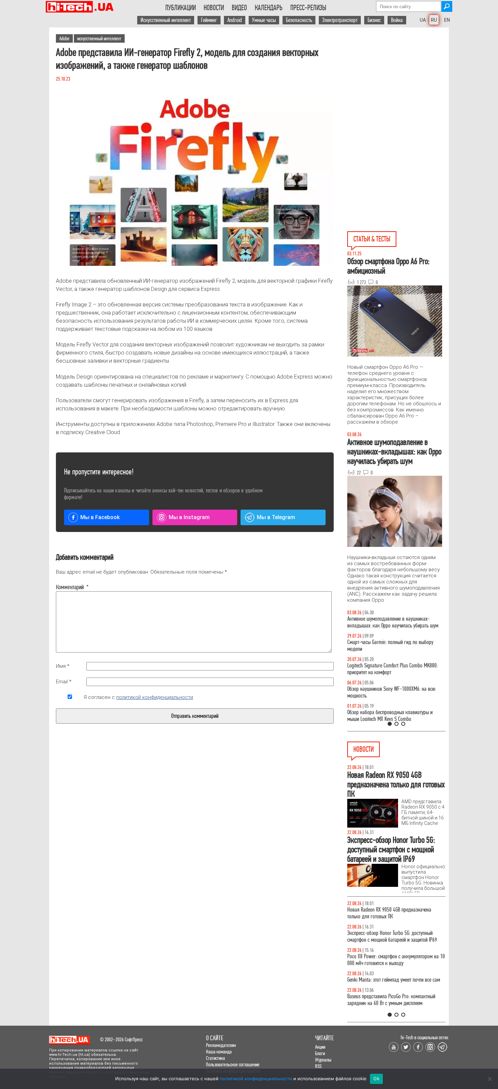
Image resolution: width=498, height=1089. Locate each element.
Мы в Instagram (189, 517)
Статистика (215, 1058)
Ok (376, 1078)
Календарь (269, 7)
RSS (318, 1066)
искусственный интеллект (99, 38)
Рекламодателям (221, 1045)
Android (234, 20)
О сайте (214, 1038)
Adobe (64, 38)
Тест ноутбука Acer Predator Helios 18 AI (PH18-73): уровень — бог (393, 716)
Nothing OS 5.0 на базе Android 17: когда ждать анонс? (394, 936)
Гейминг (209, 20)
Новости (214, 7)
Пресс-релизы (308, 7)
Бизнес (374, 20)
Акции (320, 1047)
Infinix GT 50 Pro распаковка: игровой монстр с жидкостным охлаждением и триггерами (393, 669)
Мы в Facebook (100, 517)
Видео (239, 7)
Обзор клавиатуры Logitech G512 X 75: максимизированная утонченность (384, 646)
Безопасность (299, 20)
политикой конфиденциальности (154, 697)
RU (434, 20)
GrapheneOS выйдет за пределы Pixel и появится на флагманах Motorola (394, 983)
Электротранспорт (339, 20)
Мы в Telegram (276, 517)
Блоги (320, 1053)
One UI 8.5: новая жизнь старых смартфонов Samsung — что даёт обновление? (390, 622)
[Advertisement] (398, 88)
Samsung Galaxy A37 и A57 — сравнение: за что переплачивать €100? (395, 692)
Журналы (323, 1059)
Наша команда (219, 1051)
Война (397, 20)
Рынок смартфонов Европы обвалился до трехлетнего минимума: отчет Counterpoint (388, 1006)
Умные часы (264, 20)
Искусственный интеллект (166, 20)
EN (447, 20)
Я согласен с (138, 697)
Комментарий (70, 587)
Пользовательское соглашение (233, 1064)
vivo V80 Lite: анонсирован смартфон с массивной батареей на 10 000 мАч (396, 913)
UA (423, 20)
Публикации (180, 7)
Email (63, 682)
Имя (62, 666)
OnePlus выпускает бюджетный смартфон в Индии (389, 960)
